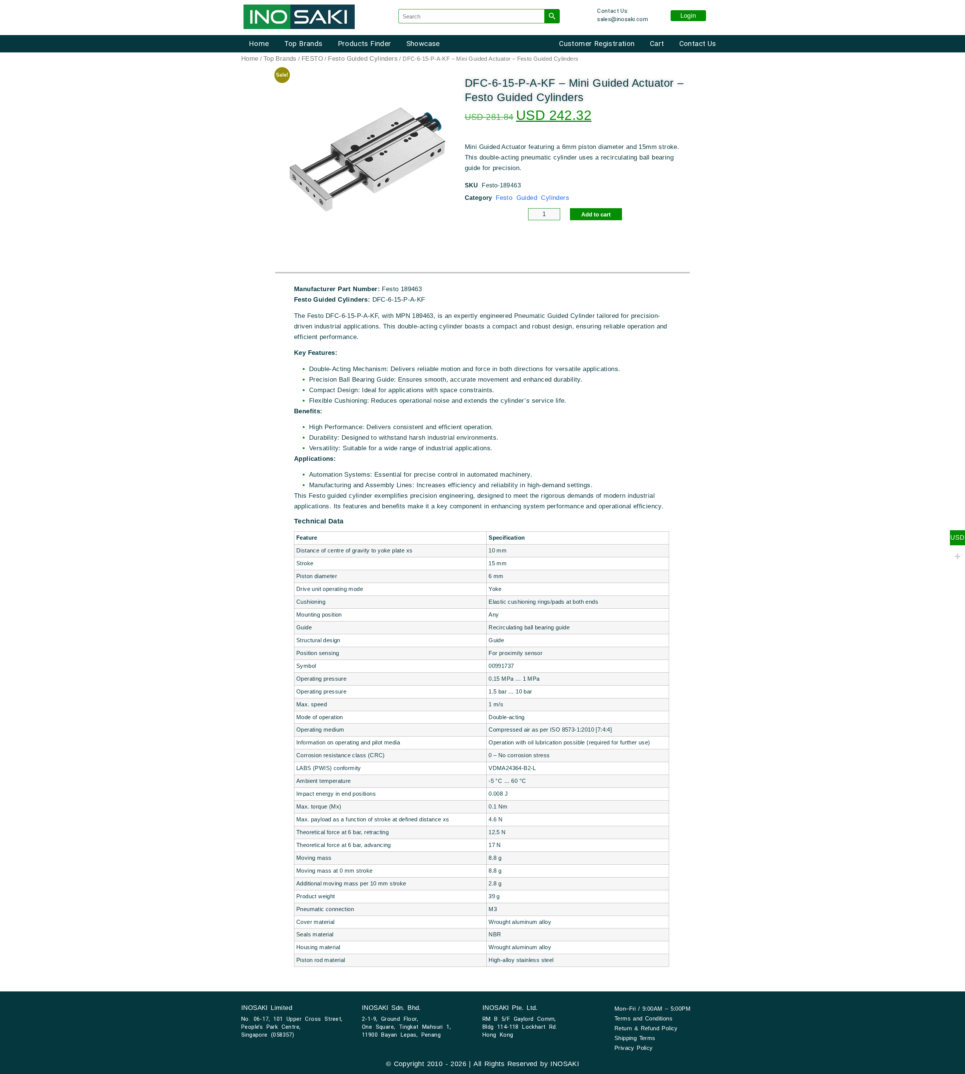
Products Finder (364, 43)
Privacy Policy (633, 1048)
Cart (657, 43)
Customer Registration (596, 43)
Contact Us (697, 43)
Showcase (423, 43)
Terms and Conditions (643, 1018)
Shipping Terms (635, 1038)
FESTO (312, 58)
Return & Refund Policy (646, 1028)
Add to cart (596, 214)
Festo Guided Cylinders (363, 58)
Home (259, 43)
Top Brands (303, 43)
